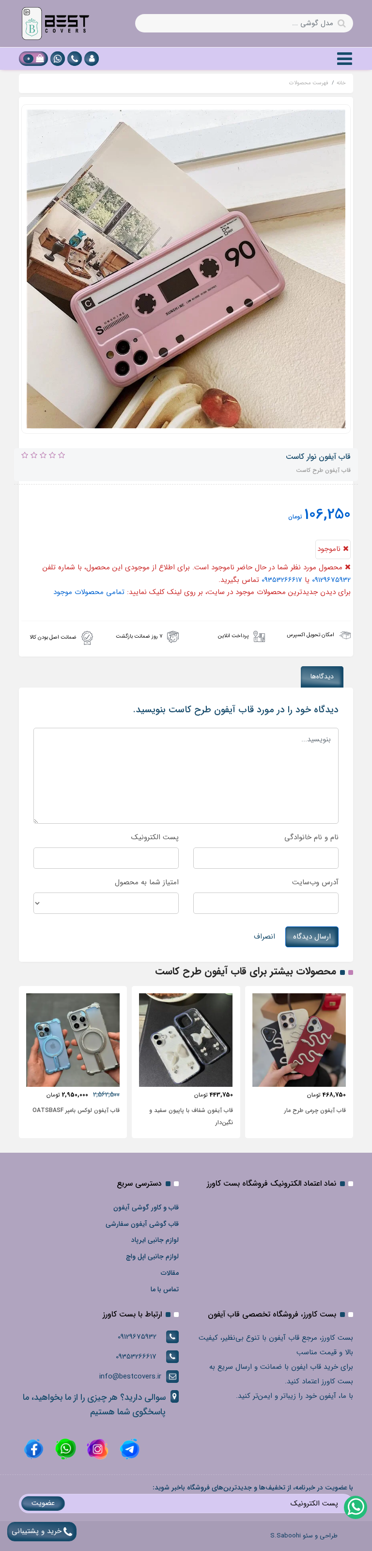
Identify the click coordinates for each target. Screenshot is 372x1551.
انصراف (264, 936)
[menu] (344, 58)
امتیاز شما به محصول (147, 882)
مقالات (170, 1273)
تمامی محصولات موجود (88, 592)
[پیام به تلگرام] (128, 1449)
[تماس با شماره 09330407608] (74, 58)
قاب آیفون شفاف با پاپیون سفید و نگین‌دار (190, 1116)
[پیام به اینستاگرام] (96, 1449)
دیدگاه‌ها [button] (322, 676)
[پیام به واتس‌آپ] (355, 1507)
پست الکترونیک (155, 837)
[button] (91, 58)
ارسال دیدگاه (312, 936)
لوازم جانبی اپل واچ (152, 1256)
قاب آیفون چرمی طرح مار (315, 1110)
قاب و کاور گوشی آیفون (146, 1207)
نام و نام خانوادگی (311, 837)
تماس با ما (165, 1289)
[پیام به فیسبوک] (34, 1449)
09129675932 (331, 580)
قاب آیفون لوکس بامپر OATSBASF (76, 1110)
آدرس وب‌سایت (315, 882)
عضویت (43, 1503)
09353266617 (282, 580)
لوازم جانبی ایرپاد (155, 1240)
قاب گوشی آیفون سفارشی (142, 1224)
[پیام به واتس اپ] (57, 58)
